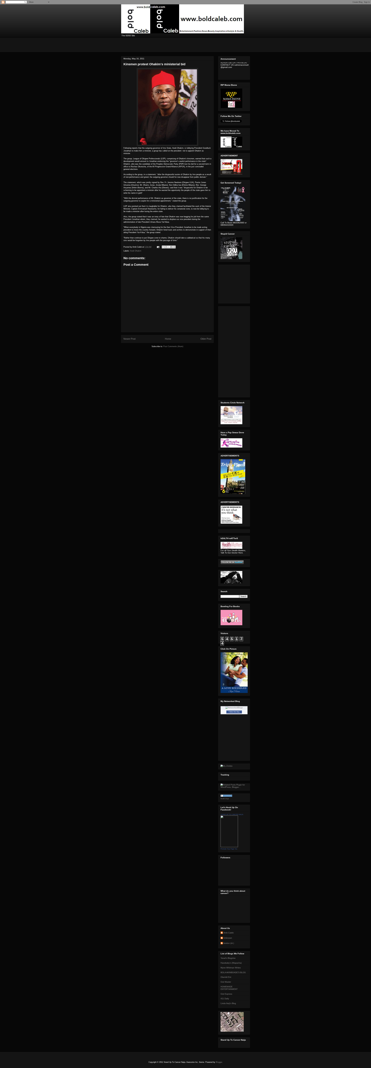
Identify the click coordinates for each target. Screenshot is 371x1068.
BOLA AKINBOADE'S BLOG (233, 972)
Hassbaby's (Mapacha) (231, 963)
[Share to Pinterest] (174, 247)
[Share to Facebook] (171, 247)
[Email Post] (158, 247)
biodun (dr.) (228, 943)
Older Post (205, 339)
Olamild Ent (226, 977)
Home (168, 339)
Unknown (227, 938)
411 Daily (225, 998)
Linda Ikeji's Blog (228, 1003)
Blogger (219, 1062)
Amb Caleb (228, 933)
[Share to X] (168, 247)
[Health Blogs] (226, 796)
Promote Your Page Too (229, 849)
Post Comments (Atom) (173, 346)
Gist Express (226, 994)
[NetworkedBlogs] (234, 707)
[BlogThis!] (165, 247)
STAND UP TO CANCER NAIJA (232, 814)
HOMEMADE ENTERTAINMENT (229, 987)
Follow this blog (234, 712)
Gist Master (226, 982)
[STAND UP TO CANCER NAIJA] (229, 846)
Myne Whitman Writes (231, 967)
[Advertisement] (174, 44)
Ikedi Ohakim (135, 251)
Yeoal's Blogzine (228, 958)
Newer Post (129, 339)
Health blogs (225, 798)
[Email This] (163, 247)
